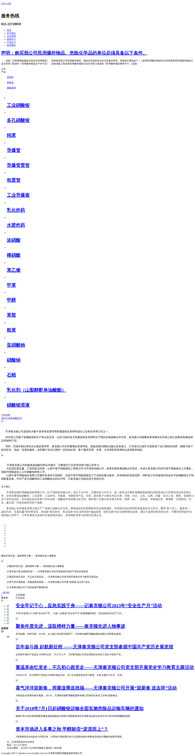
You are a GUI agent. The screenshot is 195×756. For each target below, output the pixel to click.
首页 (9, 30)
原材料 (10, 77)
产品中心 (11, 42)
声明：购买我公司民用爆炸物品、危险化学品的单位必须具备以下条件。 (74, 52)
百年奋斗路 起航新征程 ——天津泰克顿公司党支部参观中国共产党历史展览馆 (94, 646)
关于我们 (11, 33)
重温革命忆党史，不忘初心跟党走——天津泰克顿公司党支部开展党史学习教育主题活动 (105, 667)
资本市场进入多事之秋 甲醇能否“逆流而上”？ (62, 729)
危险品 (10, 82)
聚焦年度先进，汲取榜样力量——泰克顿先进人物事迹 (70, 626)
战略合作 (17, 418)
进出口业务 (7, 418)
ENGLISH (6, 3)
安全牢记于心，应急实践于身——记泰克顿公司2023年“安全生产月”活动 (89, 605)
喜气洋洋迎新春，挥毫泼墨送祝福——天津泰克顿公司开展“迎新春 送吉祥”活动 (96, 687)
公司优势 (11, 36)
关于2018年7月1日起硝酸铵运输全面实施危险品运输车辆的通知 (80, 708)
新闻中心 (11, 39)
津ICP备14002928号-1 (95, 753)
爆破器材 (11, 88)
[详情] (134, 63)
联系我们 (11, 45)
